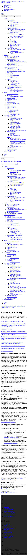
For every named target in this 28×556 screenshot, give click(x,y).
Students (9, 108)
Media (11, 47)
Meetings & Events (8, 511)
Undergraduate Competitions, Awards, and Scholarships (16, 90)
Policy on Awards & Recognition (14, 86)
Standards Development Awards (14, 69)
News (8, 38)
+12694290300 (4, 492)
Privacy (5, 533)
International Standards (15, 126)
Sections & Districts (11, 106)
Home (2, 306)
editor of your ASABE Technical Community (12, 479)
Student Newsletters (14, 110)
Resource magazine (11, 131)
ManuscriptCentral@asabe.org (8, 422)
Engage (5, 6)
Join (5, 155)
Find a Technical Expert (15, 26)
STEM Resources (14, 32)
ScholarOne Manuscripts (9, 9)
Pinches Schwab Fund (15, 83)
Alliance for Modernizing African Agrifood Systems (17, 50)
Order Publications (11, 150)
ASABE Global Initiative (16, 37)
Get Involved (7, 104)
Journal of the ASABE (15, 138)
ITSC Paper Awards (14, 75)
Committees (6, 10)
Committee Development (15, 127)
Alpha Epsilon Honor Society (17, 30)
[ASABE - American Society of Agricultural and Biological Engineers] (14, 2)
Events (5, 92)
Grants (8, 79)
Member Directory (8, 7)
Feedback (6, 517)
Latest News (12, 40)
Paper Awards (10, 73)
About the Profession (12, 28)
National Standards (14, 129)
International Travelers (12, 99)
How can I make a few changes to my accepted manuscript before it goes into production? (12, 342)
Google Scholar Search (15, 119)
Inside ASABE (13, 43)
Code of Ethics (7, 537)
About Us (6, 18)
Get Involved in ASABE (9, 516)
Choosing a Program (14, 60)
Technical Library (8, 5)
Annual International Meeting (16, 96)
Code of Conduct (11, 102)
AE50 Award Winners (15, 77)
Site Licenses (13, 120)
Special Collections (14, 122)
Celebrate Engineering (12, 64)
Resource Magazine (14, 45)
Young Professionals (11, 111)
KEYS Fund (13, 84)
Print (2, 308)
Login (2, 13)
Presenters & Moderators (12, 94)
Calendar (9, 95)
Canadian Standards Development (18, 130)
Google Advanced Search (16, 118)
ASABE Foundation (11, 107)
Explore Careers (10, 59)
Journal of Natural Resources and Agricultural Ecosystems (17, 141)
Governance (12, 25)
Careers (5, 55)
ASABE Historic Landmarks (19, 22)
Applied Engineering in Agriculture (18, 139)
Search (16, 164)
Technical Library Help (15, 123)
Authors (8, 100)
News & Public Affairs (9, 509)
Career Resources (8, 515)
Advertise (12, 134)
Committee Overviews (15, 114)
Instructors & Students (12, 149)
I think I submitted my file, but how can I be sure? (12, 321)
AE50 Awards (10, 76)
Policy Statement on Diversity (17, 36)
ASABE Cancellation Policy (13, 103)
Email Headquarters (12, 492)
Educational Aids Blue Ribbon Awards (16, 71)
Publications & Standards (9, 115)
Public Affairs (10, 33)
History (11, 21)
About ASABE (10, 20)
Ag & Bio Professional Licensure (14, 65)
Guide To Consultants (15, 135)
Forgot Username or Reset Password (12, 161)
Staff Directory (7, 530)
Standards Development (12, 125)
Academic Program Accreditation (17, 29)
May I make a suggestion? (7, 351)
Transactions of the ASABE (16, 146)
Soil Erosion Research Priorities (17, 34)
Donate (5, 154)
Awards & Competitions (9, 67)
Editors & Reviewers (11, 147)
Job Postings (12, 133)
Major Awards (10, 72)
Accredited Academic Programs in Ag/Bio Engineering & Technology (16, 62)
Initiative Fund (13, 80)
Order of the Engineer (12, 57)
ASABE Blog (13, 41)
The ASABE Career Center (13, 56)
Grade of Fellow (10, 68)
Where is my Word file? (6, 329)
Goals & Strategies (14, 24)
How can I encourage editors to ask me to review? (12, 348)
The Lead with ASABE (15, 44)
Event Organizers (11, 98)
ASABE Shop (7, 524)
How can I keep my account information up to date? (13, 346)
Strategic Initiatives (11, 48)
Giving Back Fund (14, 82)
